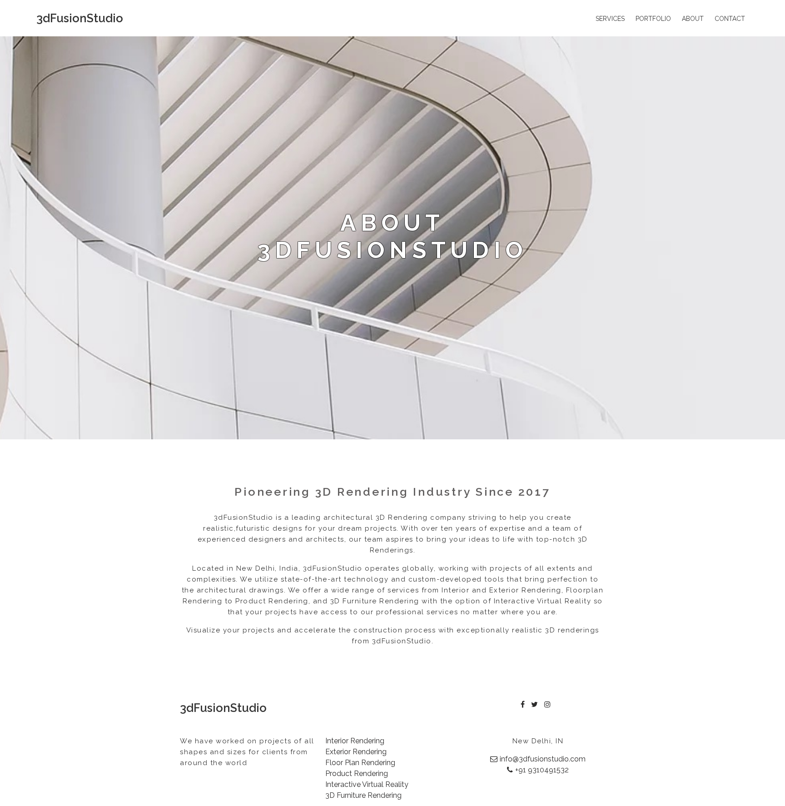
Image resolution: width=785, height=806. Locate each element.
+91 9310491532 (542, 770)
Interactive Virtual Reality (366, 784)
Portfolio (653, 18)
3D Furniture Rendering (363, 795)
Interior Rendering (354, 740)
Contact (730, 18)
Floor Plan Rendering (360, 762)
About (693, 18)
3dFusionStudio (79, 18)
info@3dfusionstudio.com (543, 759)
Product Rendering (356, 773)
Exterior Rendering (356, 751)
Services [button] (610, 18)
